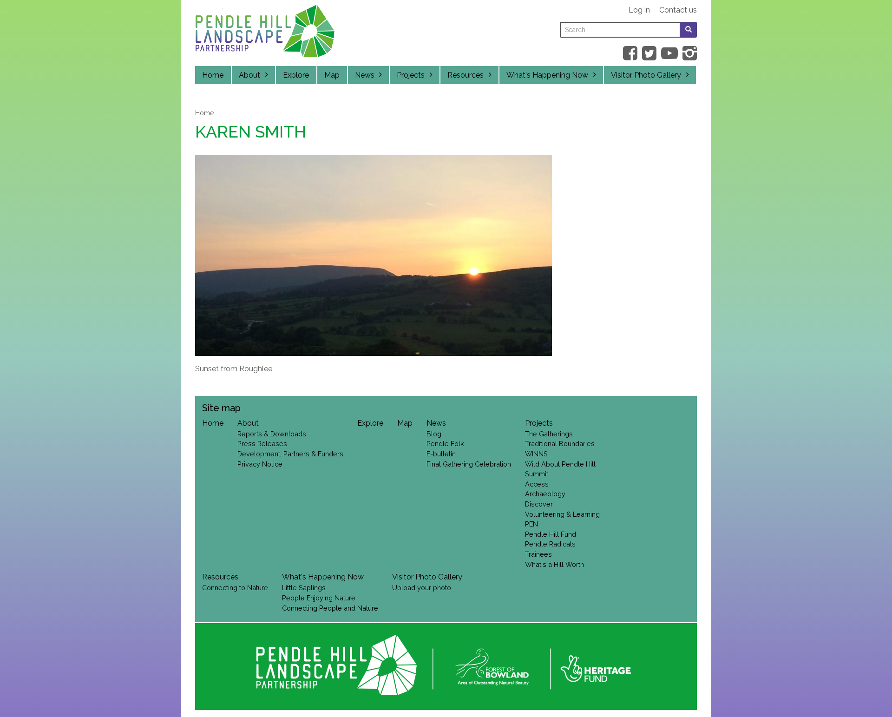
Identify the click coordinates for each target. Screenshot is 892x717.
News (364, 75)
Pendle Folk (445, 443)
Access (537, 484)
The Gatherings (549, 434)
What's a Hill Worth (554, 564)
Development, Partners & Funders (290, 454)
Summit (536, 474)
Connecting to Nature (235, 588)
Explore (296, 75)
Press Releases (262, 443)
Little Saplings (304, 588)
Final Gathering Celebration (468, 464)
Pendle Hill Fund (550, 534)
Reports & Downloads (271, 434)
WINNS (536, 454)
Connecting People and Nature (330, 608)
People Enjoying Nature (318, 598)
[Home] (264, 33)
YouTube (669, 53)
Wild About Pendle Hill (560, 464)
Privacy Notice (259, 464)
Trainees (538, 554)
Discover (539, 504)
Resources (465, 75)
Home (212, 75)
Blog (433, 434)
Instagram (689, 53)
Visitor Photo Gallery (646, 75)
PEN (531, 524)
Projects (411, 75)
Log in (639, 10)
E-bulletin (441, 454)
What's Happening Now (547, 75)
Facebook (630, 53)
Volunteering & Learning (562, 514)
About (249, 75)
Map (332, 75)
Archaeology (545, 494)
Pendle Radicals (550, 544)
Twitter (649, 53)
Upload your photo (421, 588)
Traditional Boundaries (560, 443)
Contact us (678, 10)
